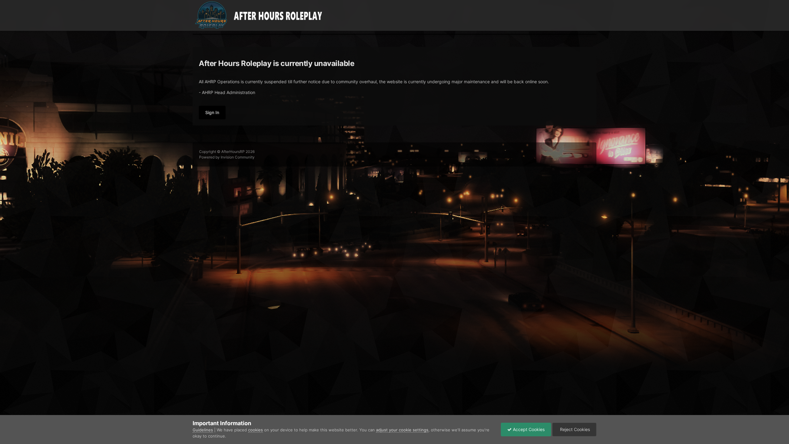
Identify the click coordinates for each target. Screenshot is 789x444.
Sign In (212, 112)
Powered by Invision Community (227, 157)
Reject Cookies (574, 429)
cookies (255, 429)
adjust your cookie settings (402, 429)
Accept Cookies (528, 429)
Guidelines (203, 429)
